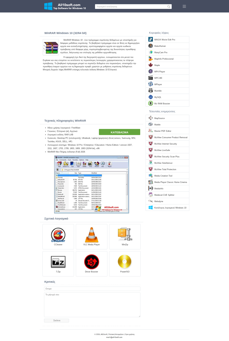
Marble (157, 124)
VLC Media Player (91, 244)
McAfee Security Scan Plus (166, 156)
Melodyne (158, 201)
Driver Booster (91, 272)
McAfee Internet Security (165, 144)
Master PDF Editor (162, 131)
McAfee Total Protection (165, 169)
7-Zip (58, 272)
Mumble (158, 91)
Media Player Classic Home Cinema (170, 182)
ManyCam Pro (160, 52)
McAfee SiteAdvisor (163, 163)
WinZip (125, 244)
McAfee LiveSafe (162, 150)
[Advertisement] (114, 21)
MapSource (159, 118)
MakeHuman (160, 46)
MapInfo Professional (164, 59)
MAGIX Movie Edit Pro (164, 40)
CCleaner (58, 244)
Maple (157, 65)
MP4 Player (159, 71)
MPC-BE (158, 78)
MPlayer (158, 84)
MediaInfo (158, 188)
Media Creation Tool (163, 176)
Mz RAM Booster (162, 103)
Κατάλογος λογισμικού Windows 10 (170, 208)
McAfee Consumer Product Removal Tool (170, 137)
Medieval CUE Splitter (164, 195)
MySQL (157, 97)
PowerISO (124, 272)
